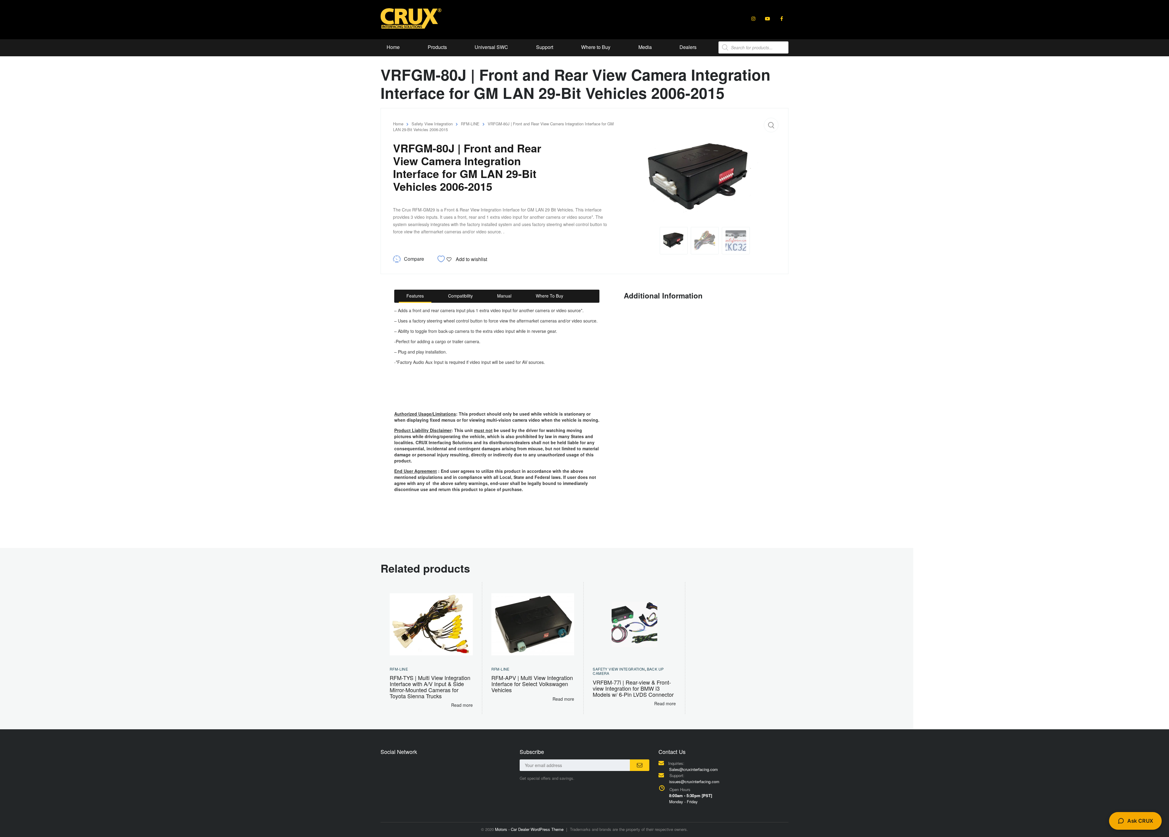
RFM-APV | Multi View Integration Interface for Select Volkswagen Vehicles (532, 684)
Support (544, 47)
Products (437, 47)
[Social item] (753, 18)
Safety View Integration (432, 124)
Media (645, 47)
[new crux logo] (411, 18)
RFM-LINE (470, 124)
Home (393, 47)
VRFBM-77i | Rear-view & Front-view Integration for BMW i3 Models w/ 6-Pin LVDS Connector (633, 688)
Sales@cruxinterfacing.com (693, 769)
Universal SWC (491, 47)
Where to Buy (595, 47)
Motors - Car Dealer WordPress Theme (529, 829)
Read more (462, 705)
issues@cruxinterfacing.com (694, 781)
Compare (414, 258)
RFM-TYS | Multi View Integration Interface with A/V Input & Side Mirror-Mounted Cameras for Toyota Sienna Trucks (430, 687)
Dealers (688, 47)
